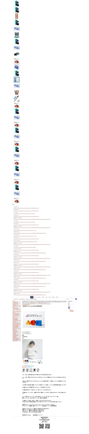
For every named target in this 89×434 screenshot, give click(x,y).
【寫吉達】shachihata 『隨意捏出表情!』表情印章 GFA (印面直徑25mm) (42, 303)
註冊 (70, 309)
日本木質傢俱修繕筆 (15, 318)
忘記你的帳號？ (72, 310)
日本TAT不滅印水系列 (15, 322)
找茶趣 (13, 317)
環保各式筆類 (14, 336)
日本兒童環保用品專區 (15, 327)
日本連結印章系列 (15, 331)
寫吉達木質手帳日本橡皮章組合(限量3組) (17, 312)
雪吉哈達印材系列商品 (15, 303)
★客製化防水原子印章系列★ (16, 324)
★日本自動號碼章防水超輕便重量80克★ (17, 306)
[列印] (22, 307)
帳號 (68, 302)
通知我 (23, 337)
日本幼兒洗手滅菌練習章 (16, 326)
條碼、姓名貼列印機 (15, 316)
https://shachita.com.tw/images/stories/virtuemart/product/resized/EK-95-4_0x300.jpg (25, 247)
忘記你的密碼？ (72, 311)
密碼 (68, 304)
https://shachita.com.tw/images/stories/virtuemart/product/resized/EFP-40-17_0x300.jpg (25, 230)
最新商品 (14, 301)
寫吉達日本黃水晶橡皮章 (16, 313)
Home (32, 297)
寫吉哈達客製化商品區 (15, 304)
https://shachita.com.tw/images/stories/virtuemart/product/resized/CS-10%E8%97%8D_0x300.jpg (26, 208)
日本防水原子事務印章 (15, 325)
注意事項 (43, 297)
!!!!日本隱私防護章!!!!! (15, 332)
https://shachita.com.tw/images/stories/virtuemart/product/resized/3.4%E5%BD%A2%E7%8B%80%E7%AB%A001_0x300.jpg (30, 233)
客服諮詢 (53, 297)
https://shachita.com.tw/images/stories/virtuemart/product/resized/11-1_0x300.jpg (24, 213)
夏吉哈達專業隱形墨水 (15, 302)
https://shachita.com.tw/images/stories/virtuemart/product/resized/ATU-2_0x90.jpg (24, 222)
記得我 (69, 306)
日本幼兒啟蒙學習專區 (15, 308)
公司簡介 (35, 297)
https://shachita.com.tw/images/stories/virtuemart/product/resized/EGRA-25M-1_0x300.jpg (25, 241)
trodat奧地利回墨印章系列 (16, 338)
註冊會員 (57, 297)
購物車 (49, 297)
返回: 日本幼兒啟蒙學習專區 (25, 304)
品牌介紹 (39, 297)
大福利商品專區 (15, 330)
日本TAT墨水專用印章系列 (16, 314)
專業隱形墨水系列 (15, 337)
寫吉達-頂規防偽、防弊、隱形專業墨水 (16, 329)
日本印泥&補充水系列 (15, 335)
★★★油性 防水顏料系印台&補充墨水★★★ (17, 321)
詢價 (22, 334)
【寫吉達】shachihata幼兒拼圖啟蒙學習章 (27, 303)
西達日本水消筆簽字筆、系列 (16, 339)
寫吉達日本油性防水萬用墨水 (16, 323)
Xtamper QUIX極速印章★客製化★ (16, 310)
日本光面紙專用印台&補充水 (16, 315)
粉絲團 (46, 297)
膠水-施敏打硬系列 (15, 340)
